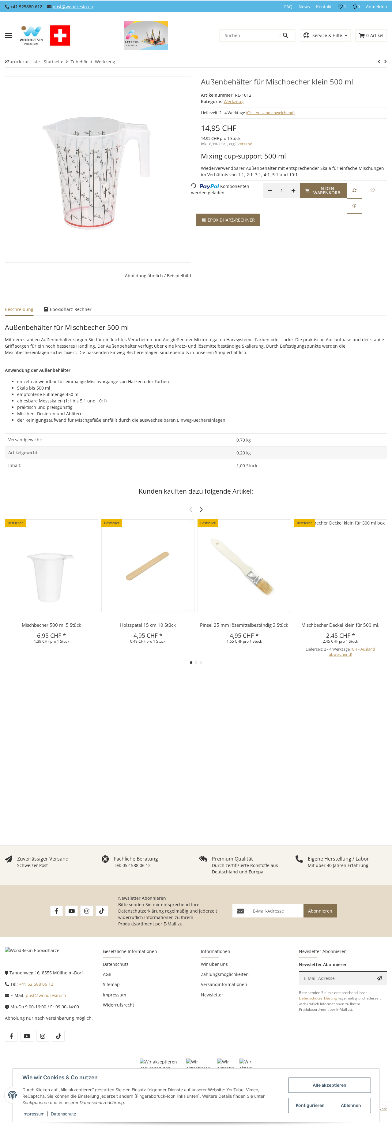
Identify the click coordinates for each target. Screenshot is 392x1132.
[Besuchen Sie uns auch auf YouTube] (71, 911)
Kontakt (324, 6)
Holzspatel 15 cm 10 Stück (148, 625)
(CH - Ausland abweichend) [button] (270, 112)
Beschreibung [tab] (19, 309)
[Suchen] (286, 35)
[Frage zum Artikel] (354, 206)
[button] (342, 6)
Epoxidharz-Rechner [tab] (70, 309)
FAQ (288, 6)
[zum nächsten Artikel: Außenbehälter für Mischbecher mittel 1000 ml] (379, 61)
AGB (107, 974)
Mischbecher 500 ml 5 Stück (51, 625)
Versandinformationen (224, 984)
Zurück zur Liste (23, 62)
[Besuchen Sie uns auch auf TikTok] (102, 911)
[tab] (228, 219)
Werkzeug (234, 101)
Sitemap (111, 984)
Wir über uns (214, 964)
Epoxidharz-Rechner (230, 220)
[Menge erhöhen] (293, 190)
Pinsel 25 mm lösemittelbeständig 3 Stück (244, 625)
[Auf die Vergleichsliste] (354, 190)
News (304, 6)
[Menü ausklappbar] (8, 35)
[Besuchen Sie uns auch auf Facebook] (56, 911)
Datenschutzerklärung (141, 911)
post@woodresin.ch (73, 6)
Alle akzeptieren (329, 1085)
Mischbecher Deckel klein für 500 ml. (340, 625)
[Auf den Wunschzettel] (372, 190)
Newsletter (212, 995)
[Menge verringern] (269, 190)
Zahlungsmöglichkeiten (225, 974)
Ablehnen (351, 1105)
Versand (244, 144)
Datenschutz (63, 1113)
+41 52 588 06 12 (36, 984)
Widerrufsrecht (118, 1005)
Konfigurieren (310, 1105)
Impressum (33, 1113)
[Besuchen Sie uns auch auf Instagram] (86, 911)
